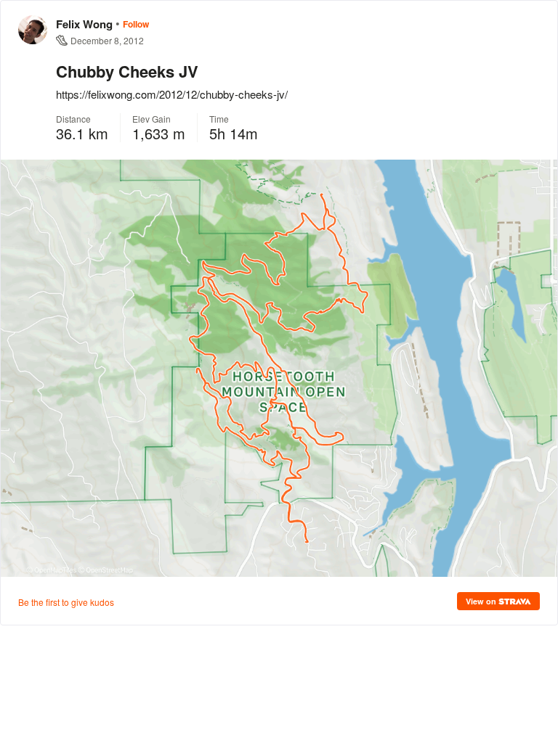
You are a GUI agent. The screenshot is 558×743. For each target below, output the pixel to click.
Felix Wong (84, 24)
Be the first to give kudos (66, 602)
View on (482, 601)
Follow (136, 23)
